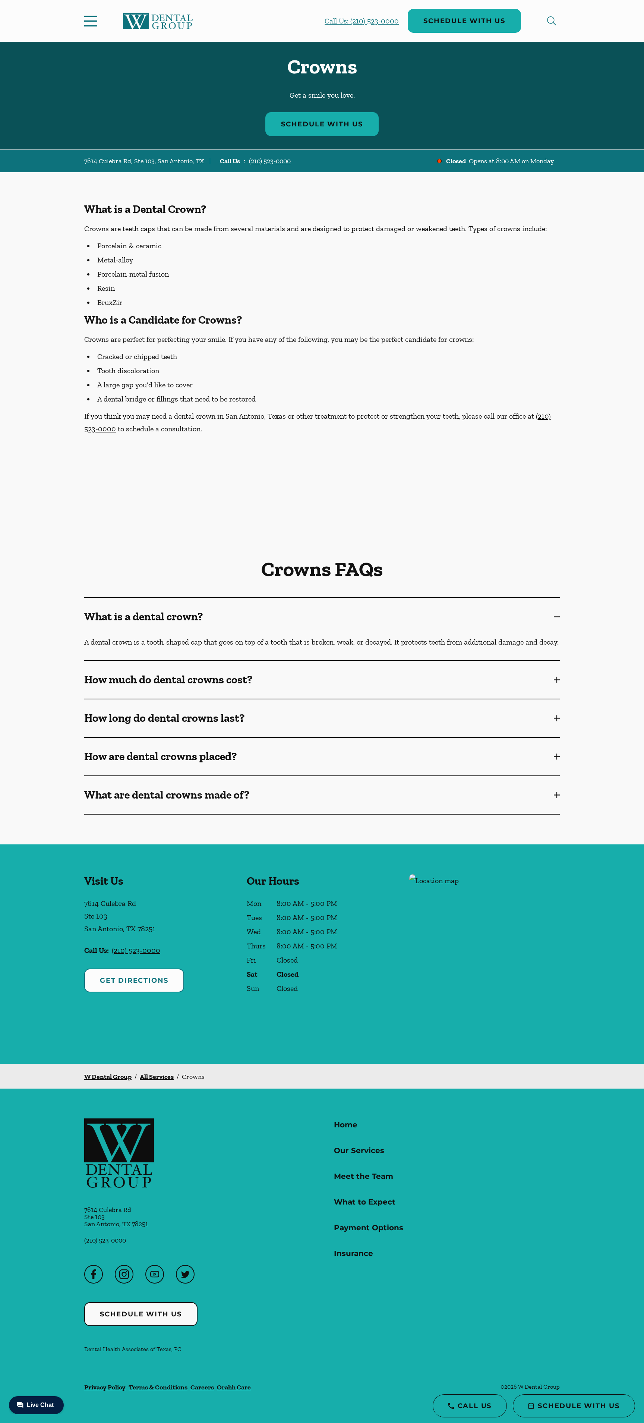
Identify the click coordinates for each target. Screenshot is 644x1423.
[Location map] (484, 954)
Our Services (359, 1150)
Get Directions (134, 980)
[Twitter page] (185, 1274)
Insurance (353, 1253)
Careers (202, 1387)
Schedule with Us (464, 21)
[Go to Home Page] (158, 21)
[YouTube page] (154, 1274)
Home (345, 1124)
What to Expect (364, 1201)
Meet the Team (363, 1176)
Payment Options (368, 1227)
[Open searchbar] (551, 21)
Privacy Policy (105, 1387)
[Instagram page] (124, 1274)
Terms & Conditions (158, 1387)
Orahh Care (234, 1387)
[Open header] (92, 21)
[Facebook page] (93, 1274)
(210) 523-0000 (270, 161)
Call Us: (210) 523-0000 (362, 20)
